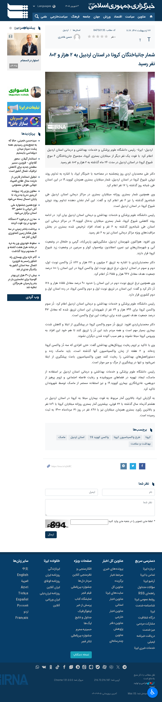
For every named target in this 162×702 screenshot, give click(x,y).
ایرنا (121, 6)
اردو (26, 611)
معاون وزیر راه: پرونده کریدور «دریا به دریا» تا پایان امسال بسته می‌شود (22, 195)
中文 (25, 569)
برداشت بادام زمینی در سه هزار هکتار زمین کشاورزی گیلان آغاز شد (22, 233)
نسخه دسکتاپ (81, 655)
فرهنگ (75, 16)
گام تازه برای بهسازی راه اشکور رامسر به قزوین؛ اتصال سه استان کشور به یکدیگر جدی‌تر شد (23, 263)
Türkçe (23, 593)
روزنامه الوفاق (52, 581)
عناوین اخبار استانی (116, 602)
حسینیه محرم (84, 629)
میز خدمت (149, 630)
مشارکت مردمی (145, 623)
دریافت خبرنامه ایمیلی (146, 639)
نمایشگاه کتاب (83, 599)
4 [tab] (10, 28)
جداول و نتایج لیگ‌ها (83, 620)
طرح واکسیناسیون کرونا (127, 437)
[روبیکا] (111, 667)
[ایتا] (84, 667)
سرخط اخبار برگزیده (116, 578)
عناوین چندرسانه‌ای (116, 638)
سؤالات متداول (146, 587)
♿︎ (153, 692)
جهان (96, 16)
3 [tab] (15, 28)
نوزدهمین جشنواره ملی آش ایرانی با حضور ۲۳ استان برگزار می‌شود (24, 209)
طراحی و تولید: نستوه (144, 685)
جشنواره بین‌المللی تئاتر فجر (81, 638)
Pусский (22, 605)
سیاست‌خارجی (59, 16)
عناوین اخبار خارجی (116, 614)
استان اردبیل (77, 437)
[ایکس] (118, 667)
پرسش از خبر (84, 605)
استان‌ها (76, 30)
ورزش (107, 16)
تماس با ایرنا (147, 575)
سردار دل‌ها (85, 581)
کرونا (148, 437)
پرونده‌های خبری (113, 569)
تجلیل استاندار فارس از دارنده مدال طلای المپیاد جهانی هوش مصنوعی (23, 181)
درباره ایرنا (149, 569)
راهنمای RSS (146, 593)
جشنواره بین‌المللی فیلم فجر (81, 590)
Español (22, 599)
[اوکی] (51, 667)
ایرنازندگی (54, 569)
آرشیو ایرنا (149, 581)
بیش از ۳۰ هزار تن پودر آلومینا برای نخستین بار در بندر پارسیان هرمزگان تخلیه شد (22, 281)
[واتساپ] (37, 667)
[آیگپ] (91, 667)
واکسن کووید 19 (99, 437)
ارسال (51, 535)
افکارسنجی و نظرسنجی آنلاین (82, 571)
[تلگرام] (125, 667)
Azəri (24, 587)
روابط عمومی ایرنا (145, 599)
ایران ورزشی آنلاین (52, 602)
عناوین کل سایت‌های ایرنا (114, 590)
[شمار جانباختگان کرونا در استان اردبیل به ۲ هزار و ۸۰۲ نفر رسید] (100, 108)
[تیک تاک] (57, 667)
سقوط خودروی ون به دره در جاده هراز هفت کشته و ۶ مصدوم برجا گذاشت (22, 247)
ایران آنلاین (53, 587)
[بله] (98, 667)
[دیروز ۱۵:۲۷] (24, 44)
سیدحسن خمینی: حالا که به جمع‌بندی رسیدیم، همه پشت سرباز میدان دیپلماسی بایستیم (22, 146)
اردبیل (66, 30)
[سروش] (78, 667)
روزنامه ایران (52, 575)
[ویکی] (44, 667)
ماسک (61, 437)
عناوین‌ (142, 16)
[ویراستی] (71, 667)
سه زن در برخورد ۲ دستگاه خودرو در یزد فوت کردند (22, 221)
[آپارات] (104, 667)
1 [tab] (24, 28)
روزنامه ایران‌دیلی (50, 593)
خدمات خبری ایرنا (144, 648)
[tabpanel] (24, 51)
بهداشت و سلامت (141, 444)
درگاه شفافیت (146, 617)
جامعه (86, 16)
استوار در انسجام (29, 60)
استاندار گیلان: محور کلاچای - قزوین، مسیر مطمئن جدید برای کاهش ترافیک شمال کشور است (22, 165)
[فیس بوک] (64, 667)
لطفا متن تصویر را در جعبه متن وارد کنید (131, 521)
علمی (44, 16)
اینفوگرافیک (85, 611)
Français (21, 618)
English (22, 575)
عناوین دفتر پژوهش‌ (116, 626)
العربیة (24, 581)
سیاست (129, 16)
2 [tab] (20, 28)
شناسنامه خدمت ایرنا (145, 608)
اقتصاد (118, 16)
